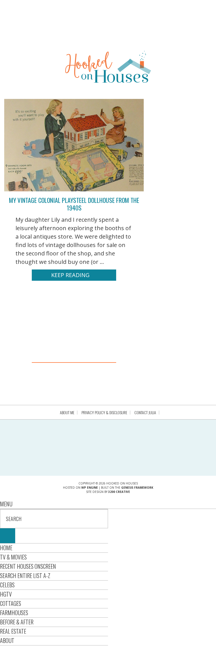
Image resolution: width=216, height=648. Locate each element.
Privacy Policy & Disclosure (104, 412)
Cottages (10, 603)
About (7, 640)
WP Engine (89, 488)
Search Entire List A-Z (25, 575)
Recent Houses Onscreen (28, 566)
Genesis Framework (137, 488)
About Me (67, 412)
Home (6, 547)
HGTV (6, 594)
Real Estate (13, 631)
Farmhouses (14, 612)
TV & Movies (13, 557)
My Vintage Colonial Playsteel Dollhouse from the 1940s (74, 204)
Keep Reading (70, 275)
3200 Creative (119, 492)
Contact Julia (145, 412)
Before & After (16, 622)
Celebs (7, 585)
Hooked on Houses (108, 66)
